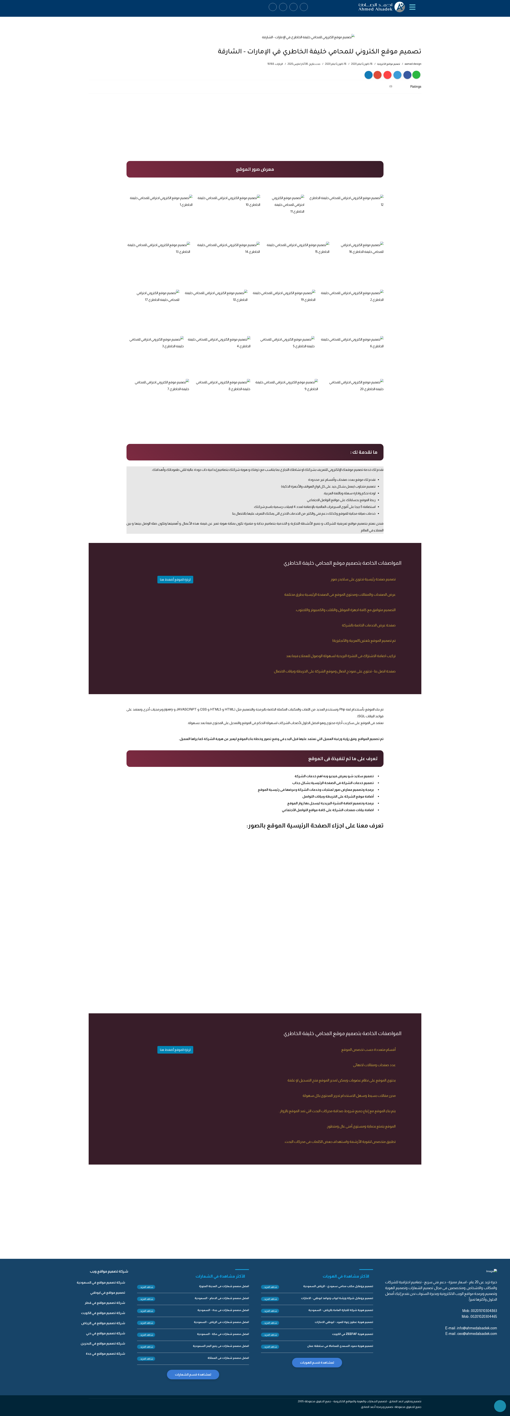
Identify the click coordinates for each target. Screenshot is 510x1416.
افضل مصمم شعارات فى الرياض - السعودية (221, 1322)
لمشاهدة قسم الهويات (317, 1362)
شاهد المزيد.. (270, 1286)
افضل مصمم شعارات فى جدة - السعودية (223, 1310)
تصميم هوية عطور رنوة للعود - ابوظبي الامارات (344, 1322)
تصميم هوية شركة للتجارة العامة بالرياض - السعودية (340, 1310)
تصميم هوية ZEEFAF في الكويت (352, 1334)
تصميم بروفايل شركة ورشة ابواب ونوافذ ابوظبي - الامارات (337, 1298)
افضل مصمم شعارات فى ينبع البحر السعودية (221, 1345)
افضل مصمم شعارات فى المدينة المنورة (224, 1286)
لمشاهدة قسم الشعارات (193, 1374)
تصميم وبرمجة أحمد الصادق (377, 1406)
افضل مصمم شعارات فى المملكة (228, 1357)
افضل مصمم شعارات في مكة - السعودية (223, 1334)
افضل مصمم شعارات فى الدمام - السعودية (222, 1298)
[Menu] (412, 7)
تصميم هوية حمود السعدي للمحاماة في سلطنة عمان (340, 1345)
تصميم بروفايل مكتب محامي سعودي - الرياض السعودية (338, 1286)
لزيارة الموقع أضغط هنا (175, 579)
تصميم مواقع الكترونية (388, 63)
